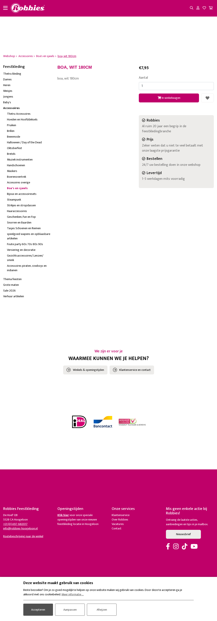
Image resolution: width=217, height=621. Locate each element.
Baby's (7, 102)
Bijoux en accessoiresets (21, 193)
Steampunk (14, 199)
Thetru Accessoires (19, 113)
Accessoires (11, 108)
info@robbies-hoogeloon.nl (20, 528)
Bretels (11, 153)
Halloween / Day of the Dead (24, 142)
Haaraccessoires (17, 211)
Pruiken (11, 125)
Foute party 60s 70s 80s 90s (25, 244)
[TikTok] (184, 546)
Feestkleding (14, 67)
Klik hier (63, 515)
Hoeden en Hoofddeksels (22, 119)
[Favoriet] (207, 97)
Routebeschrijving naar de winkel (23, 536)
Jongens (8, 96)
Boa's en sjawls (17, 188)
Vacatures (118, 524)
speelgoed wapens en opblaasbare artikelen (28, 236)
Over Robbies (120, 519)
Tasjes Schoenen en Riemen (24, 228)
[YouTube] (194, 546)
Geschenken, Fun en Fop (21, 216)
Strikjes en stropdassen (21, 205)
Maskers (12, 171)
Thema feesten (12, 279)
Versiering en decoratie (21, 249)
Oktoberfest (14, 148)
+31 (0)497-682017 (15, 524)
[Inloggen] (198, 8)
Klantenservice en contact (135, 369)
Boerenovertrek (16, 176)
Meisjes (7, 90)
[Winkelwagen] (210, 8)
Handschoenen (16, 165)
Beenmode (13, 136)
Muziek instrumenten (20, 159)
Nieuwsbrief (183, 534)
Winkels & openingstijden (88, 369)
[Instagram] (176, 546)
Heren (6, 85)
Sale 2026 (9, 290)
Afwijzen (102, 609)
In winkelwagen (170, 97)
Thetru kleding (12, 73)
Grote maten (11, 284)
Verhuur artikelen (13, 296)
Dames (7, 79)
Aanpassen (70, 609)
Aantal (143, 77)
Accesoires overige (18, 182)
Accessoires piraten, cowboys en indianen (27, 268)
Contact (116, 528)
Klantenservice (120, 515)
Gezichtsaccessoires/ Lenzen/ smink (25, 257)
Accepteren (38, 609)
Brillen (10, 130)
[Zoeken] (191, 8)
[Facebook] (168, 546)
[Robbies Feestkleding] (28, 8)
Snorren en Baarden (19, 222)
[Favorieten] (204, 8)
